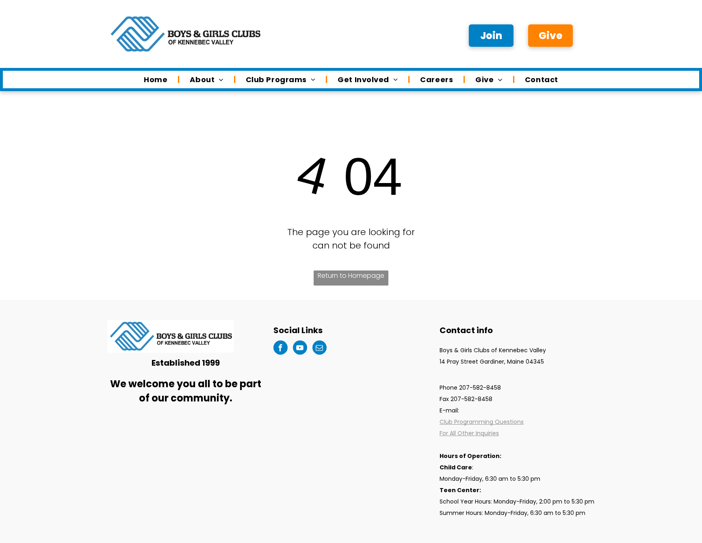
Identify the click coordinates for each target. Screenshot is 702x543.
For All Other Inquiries (469, 433)
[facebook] (280, 348)
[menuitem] (157, 79)
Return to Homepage (351, 275)
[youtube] (300, 348)
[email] (319, 348)
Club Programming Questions (482, 422)
